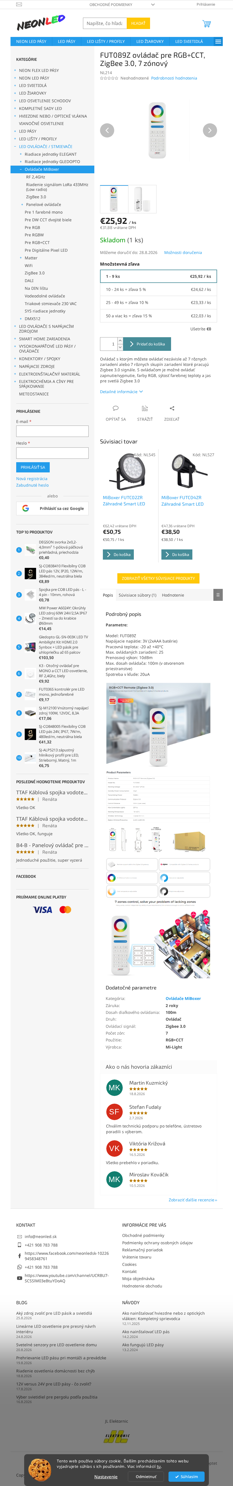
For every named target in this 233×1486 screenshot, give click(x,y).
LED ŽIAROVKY (32, 93)
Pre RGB (32, 227)
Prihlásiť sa (33, 467)
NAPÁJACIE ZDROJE (37, 366)
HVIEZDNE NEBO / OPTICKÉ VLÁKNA (53, 116)
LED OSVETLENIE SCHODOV (45, 100)
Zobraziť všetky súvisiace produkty (158, 578)
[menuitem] (31, 41)
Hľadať (138, 23)
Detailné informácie (119, 391)
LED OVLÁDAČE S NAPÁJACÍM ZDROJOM (46, 329)
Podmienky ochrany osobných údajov (157, 1242)
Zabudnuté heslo (32, 485)
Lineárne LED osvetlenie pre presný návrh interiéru (56, 1329)
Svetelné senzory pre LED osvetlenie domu (56, 1344)
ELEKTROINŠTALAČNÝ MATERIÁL (49, 374)
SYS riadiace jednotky (45, 311)
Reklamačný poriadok (142, 1249)
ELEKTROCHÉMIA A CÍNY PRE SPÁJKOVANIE (46, 384)
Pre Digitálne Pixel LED (46, 250)
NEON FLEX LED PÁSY (39, 70)
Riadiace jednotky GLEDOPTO (52, 161)
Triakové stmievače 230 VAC (51, 303)
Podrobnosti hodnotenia (174, 78)
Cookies (129, 1264)
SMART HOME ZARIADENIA (44, 338)
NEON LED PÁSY (34, 78)
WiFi (29, 265)
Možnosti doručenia (183, 252)
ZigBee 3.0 (36, 196)
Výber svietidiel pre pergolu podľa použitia (56, 1397)
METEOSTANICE (34, 394)
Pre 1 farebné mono (44, 212)
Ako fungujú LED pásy (143, 1344)
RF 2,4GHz (35, 177)
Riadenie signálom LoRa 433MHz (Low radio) (57, 187)
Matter (31, 257)
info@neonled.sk (41, 1236)
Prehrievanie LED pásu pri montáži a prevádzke (61, 1357)
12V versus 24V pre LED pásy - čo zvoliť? (53, 1384)
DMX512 (32, 318)
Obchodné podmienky (111, 4)
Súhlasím (189, 1476)
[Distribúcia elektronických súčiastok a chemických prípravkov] (116, 1436)
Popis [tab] (108, 595)
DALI (29, 280)
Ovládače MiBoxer (42, 169)
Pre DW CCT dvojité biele (48, 219)
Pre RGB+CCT (37, 242)
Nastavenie (106, 1476)
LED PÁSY (27, 131)
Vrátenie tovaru (136, 1257)
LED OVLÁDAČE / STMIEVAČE (45, 146)
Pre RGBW (34, 234)
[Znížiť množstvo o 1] (120, 347)
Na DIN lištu (36, 288)
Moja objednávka (138, 1278)
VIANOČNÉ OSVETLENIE (41, 123)
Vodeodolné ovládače (45, 296)
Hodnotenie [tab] (173, 595)
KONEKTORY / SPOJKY (39, 358)
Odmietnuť (146, 1476)
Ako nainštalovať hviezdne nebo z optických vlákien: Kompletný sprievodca (163, 1315)
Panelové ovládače (43, 204)
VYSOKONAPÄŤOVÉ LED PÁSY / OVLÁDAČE (47, 348)
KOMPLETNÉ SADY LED (40, 108)
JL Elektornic (116, 1421)
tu (159, 1466)
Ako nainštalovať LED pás (146, 1331)
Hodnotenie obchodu (142, 1286)
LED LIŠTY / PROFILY (38, 138)
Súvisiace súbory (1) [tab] (137, 595)
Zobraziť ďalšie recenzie (191, 1199)
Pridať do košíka (151, 343)
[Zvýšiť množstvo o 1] (120, 340)
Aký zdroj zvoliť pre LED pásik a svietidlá (54, 1313)
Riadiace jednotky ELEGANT (51, 154)
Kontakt (129, 1271)
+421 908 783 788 (41, 1245)
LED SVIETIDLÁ (33, 85)
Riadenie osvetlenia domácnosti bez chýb (55, 1371)
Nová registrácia (31, 478)
